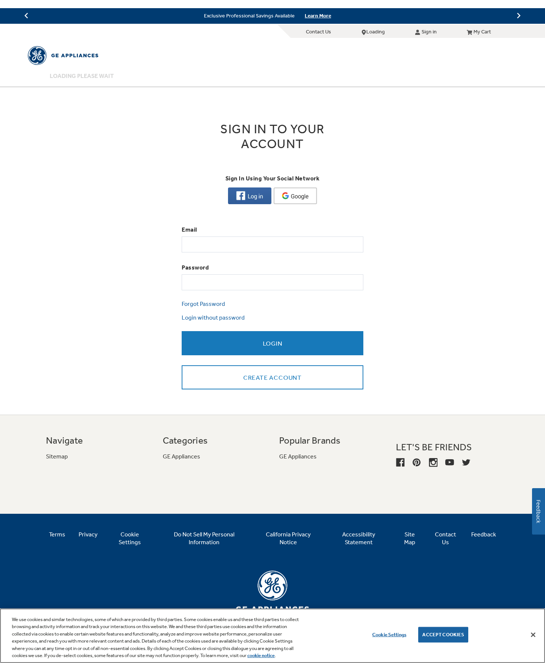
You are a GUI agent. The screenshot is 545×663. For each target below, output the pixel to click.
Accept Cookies (443, 634)
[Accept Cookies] (533, 635)
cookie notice (261, 655)
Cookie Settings (389, 634)
